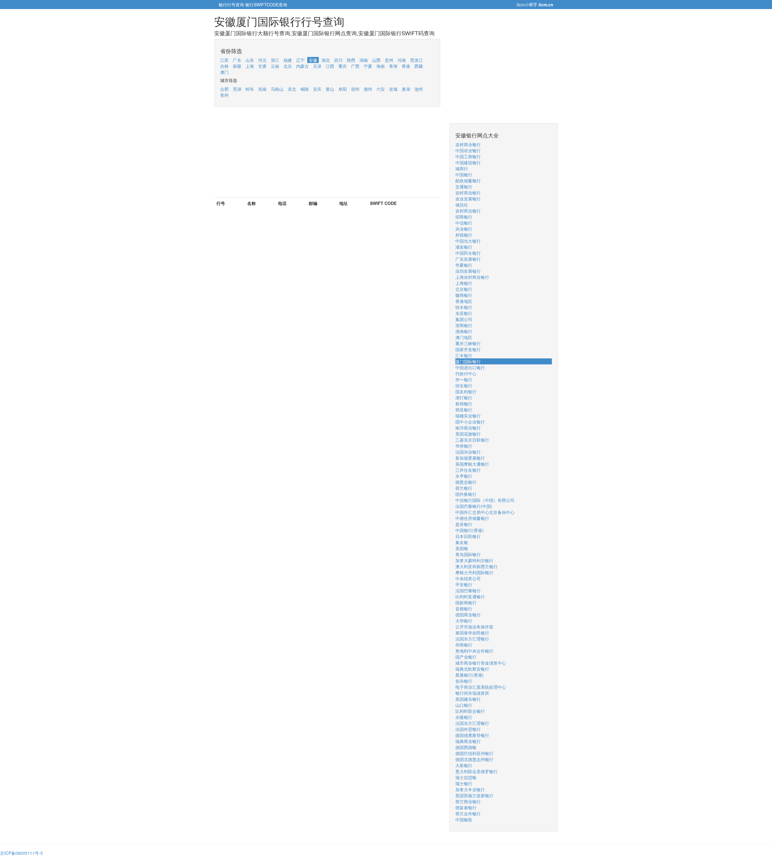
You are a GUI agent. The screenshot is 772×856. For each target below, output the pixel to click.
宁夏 (368, 66)
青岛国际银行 (468, 554)
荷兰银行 (463, 488)
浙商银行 (463, 325)
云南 (275, 66)
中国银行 (463, 175)
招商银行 (463, 217)
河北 (262, 60)
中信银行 (463, 223)
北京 (287, 66)
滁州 (368, 89)
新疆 (237, 66)
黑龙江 (416, 60)
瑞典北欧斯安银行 (472, 669)
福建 (287, 60)
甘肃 (262, 66)
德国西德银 (465, 747)
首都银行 (463, 609)
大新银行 (463, 765)
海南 (380, 66)
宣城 (393, 89)
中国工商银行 (468, 156)
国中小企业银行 (470, 422)
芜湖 (237, 89)
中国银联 (463, 820)
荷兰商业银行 (468, 801)
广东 (237, 60)
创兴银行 (463, 681)
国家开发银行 (468, 349)
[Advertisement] (327, 155)
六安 (380, 89)
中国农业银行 (468, 150)
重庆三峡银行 (468, 343)
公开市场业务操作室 (474, 627)
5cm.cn (546, 5)
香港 (406, 66)
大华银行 (463, 621)
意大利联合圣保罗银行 (476, 771)
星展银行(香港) (469, 675)
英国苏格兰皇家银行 (474, 795)
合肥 (224, 89)
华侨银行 (463, 446)
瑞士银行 (463, 783)
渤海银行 (463, 331)
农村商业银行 (468, 144)
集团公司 (463, 319)
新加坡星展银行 (470, 458)
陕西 (351, 60)
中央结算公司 (468, 578)
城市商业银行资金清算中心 (480, 663)
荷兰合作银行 (468, 813)
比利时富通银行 (470, 596)
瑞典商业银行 (468, 741)
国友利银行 (465, 392)
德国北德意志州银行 (474, 759)
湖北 (325, 60)
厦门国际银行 (468, 361)
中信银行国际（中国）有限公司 (484, 500)
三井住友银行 (468, 470)
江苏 (224, 60)
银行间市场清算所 (472, 693)
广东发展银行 (468, 259)
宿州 (355, 89)
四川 (338, 60)
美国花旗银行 (468, 434)
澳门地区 (463, 337)
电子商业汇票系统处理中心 (480, 687)
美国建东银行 (468, 699)
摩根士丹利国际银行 (474, 572)
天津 (317, 66)
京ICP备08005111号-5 (21, 853)
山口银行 (463, 705)
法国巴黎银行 (468, 590)
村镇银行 (463, 235)
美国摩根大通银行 (472, 464)
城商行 (461, 168)
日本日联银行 (468, 536)
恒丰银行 (463, 307)
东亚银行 (463, 313)
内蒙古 (302, 66)
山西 (376, 60)
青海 (393, 66)
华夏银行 (463, 265)
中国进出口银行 (470, 367)
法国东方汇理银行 (472, 639)
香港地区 (463, 301)
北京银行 (463, 289)
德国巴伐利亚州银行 (474, 753)
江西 (330, 66)
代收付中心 (465, 373)
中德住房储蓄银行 (472, 518)
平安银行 (463, 584)
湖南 (363, 60)
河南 (401, 60)
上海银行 (463, 283)
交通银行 (463, 187)
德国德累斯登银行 (472, 735)
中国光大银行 (468, 241)
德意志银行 (465, 482)
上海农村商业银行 (472, 277)
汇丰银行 (463, 355)
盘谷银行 (463, 524)
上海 (249, 66)
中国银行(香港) (469, 530)
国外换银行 (465, 494)
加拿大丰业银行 (470, 789)
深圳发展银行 (468, 271)
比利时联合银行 (470, 711)
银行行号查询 (231, 5)
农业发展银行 (468, 199)
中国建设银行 (468, 162)
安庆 (317, 89)
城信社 (461, 205)
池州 (418, 89)
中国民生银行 (468, 253)
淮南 (262, 89)
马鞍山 (277, 89)
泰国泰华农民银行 (472, 633)
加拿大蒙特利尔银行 (474, 560)
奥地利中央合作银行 (474, 651)
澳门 (224, 72)
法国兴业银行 (468, 452)
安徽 (313, 60)
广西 (355, 66)
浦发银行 (463, 247)
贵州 (389, 60)
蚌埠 (249, 89)
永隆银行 (463, 717)
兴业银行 (463, 229)
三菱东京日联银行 (472, 440)
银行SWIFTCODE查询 (266, 5)
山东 (249, 60)
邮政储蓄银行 (468, 181)
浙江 (275, 60)
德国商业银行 (468, 615)
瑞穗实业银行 (468, 416)
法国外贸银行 (468, 729)
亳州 (224, 95)
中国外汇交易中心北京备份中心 (484, 512)
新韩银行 (463, 404)
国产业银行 (465, 657)
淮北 (292, 89)
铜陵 (304, 89)
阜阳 (342, 89)
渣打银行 (463, 398)
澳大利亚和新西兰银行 (476, 566)
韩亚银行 (463, 410)
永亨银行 (463, 476)
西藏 (418, 66)
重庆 (342, 66)
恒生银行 (463, 385)
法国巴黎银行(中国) (473, 506)
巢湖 (406, 89)
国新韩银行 (465, 603)
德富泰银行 (465, 807)
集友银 (461, 542)
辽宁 (300, 60)
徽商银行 (463, 295)
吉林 (224, 66)
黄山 (330, 89)
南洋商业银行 (468, 428)
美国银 (461, 548)
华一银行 (463, 379)
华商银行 (463, 645)
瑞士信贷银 (465, 777)
